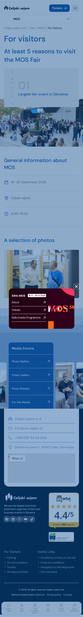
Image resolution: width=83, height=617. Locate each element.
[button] (76, 286)
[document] (41, 308)
